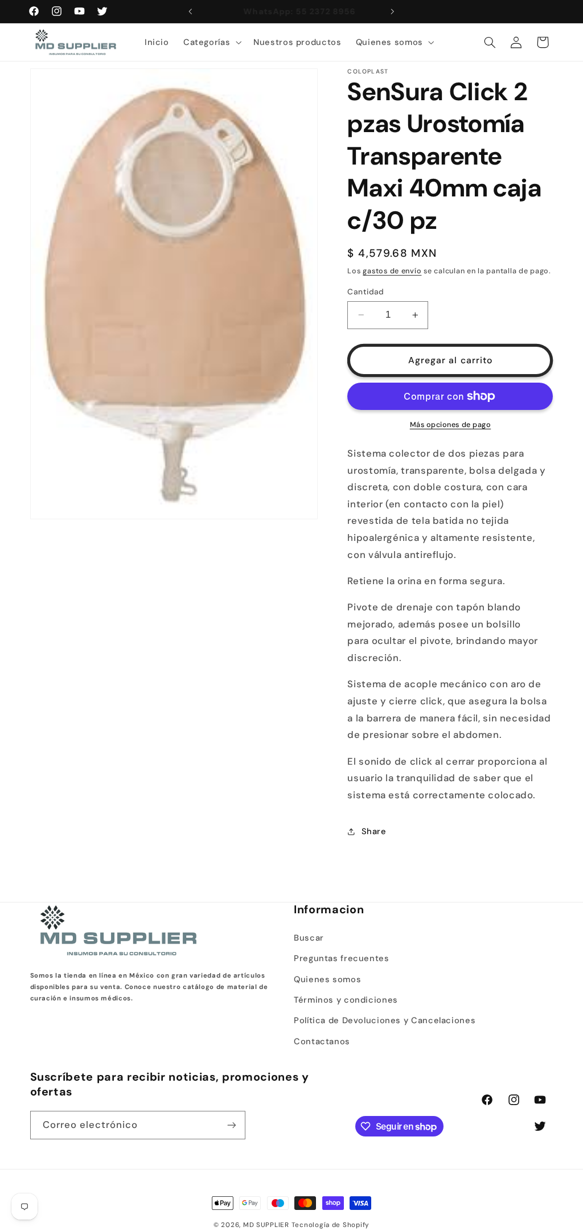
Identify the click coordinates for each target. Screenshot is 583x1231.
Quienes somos (327, 979)
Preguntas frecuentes (341, 958)
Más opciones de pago (450, 424)
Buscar (309, 937)
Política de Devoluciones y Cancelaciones (384, 1020)
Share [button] (374, 831)
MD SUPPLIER (266, 1225)
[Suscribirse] (231, 1125)
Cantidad (365, 291)
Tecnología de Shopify (330, 1225)
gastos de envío (392, 271)
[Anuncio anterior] (190, 11)
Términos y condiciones (346, 1000)
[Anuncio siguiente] (392, 11)
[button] (211, 42)
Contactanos (322, 1041)
